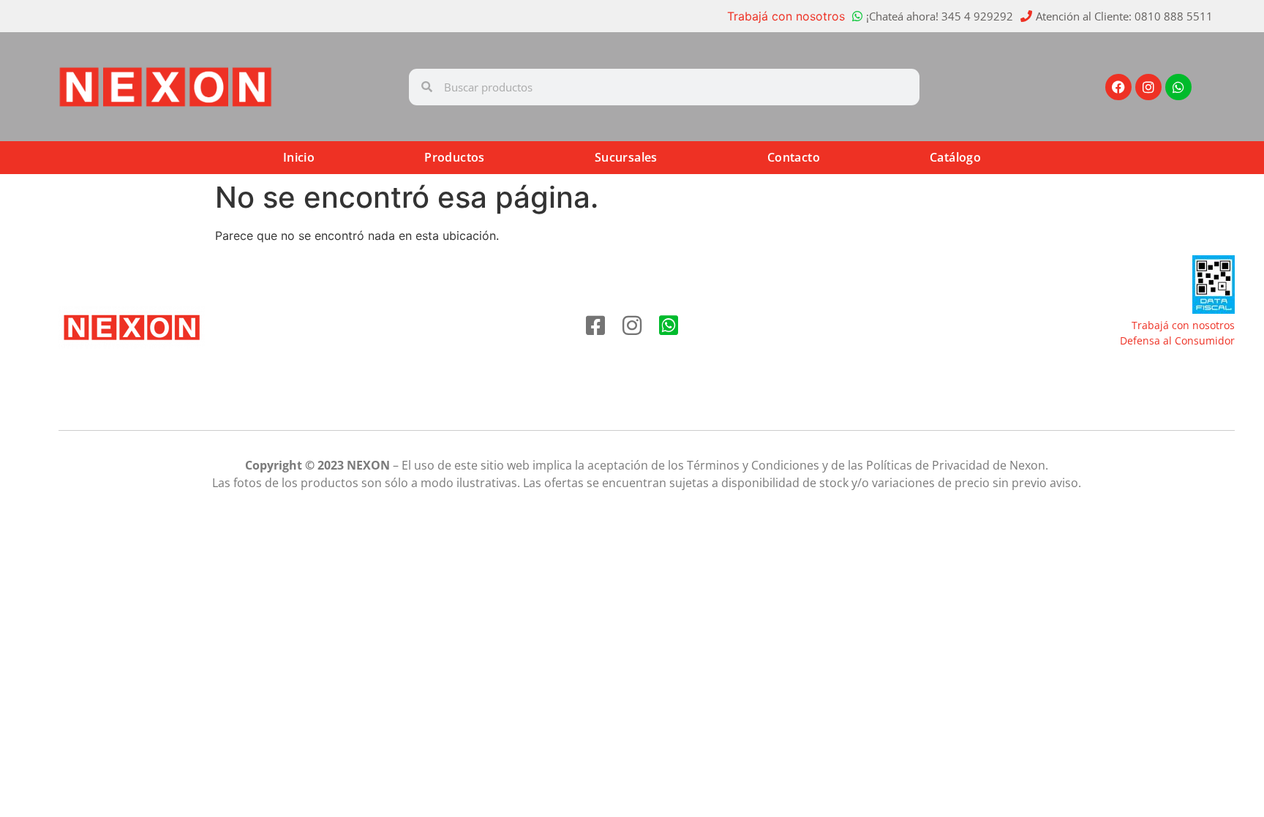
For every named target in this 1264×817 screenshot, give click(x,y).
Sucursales (626, 157)
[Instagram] (1148, 87)
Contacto (793, 157)
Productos (454, 157)
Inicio (299, 157)
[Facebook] (1118, 87)
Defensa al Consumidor (1177, 340)
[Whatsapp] (1178, 87)
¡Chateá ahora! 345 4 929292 (939, 16)
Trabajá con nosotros (786, 16)
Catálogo (955, 157)
